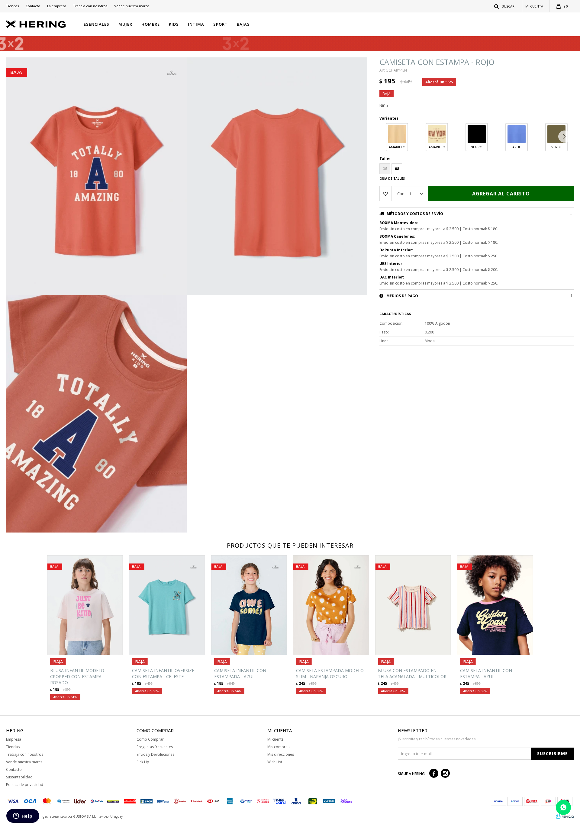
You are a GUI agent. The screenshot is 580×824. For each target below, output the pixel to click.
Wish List (274, 761)
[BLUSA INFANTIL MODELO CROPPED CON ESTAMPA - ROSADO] (85, 605)
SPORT (220, 24)
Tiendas (12, 6)
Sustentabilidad (19, 777)
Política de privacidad (24, 784)
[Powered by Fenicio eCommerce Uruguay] (565, 816)
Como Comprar (150, 739)
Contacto (33, 6)
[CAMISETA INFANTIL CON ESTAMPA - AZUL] (495, 605)
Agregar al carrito (501, 193)
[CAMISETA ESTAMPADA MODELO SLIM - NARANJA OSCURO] (331, 605)
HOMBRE (150, 24)
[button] (504, 6)
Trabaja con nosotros (90, 6)
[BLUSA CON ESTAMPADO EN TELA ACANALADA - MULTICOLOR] (413, 605)
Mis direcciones (280, 754)
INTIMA (196, 24)
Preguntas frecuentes (155, 746)
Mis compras (278, 746)
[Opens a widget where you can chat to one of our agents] (22, 816)
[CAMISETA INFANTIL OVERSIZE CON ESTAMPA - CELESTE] (167, 605)
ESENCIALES (96, 24)
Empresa (13, 739)
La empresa (56, 6)
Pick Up (143, 761)
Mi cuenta (275, 739)
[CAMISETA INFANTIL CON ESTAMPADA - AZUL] (249, 605)
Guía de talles (392, 178)
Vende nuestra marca (131, 6)
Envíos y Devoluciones (155, 754)
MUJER (125, 24)
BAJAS (243, 24)
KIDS (174, 24)
